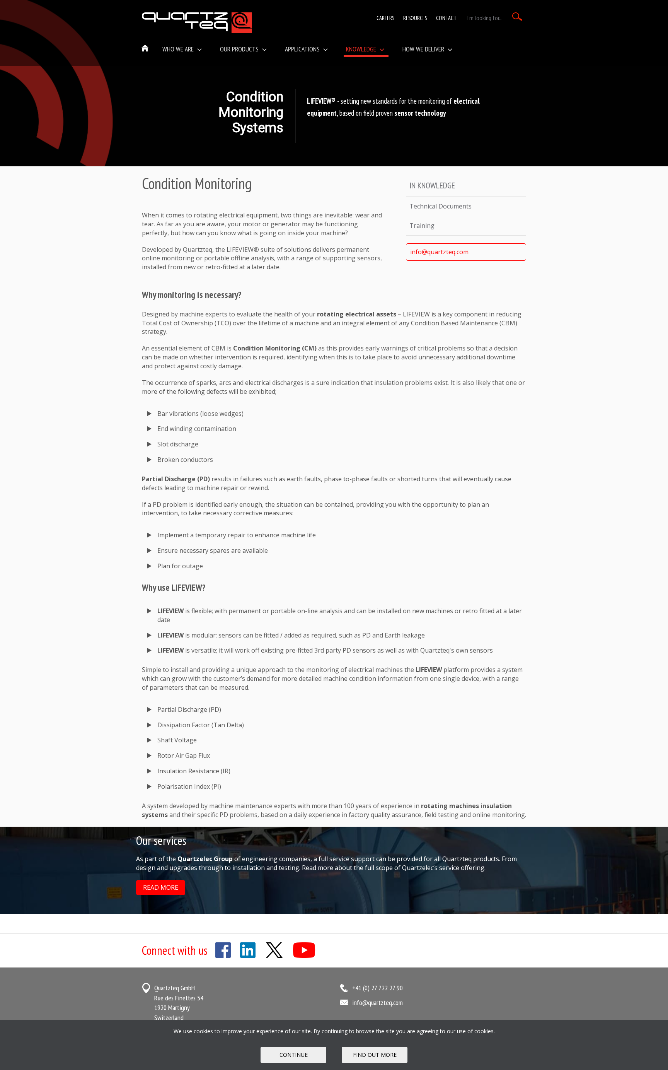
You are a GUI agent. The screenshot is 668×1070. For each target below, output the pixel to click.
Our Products (240, 48)
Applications (303, 48)
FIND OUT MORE (375, 1054)
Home (145, 48)
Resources (415, 18)
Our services (161, 840)
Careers (385, 18)
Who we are (178, 48)
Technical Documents (440, 206)
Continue (293, 1054)
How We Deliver (424, 48)
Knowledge (362, 48)
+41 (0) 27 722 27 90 (377, 987)
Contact (446, 18)
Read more (160, 887)
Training (422, 225)
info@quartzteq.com (439, 252)
